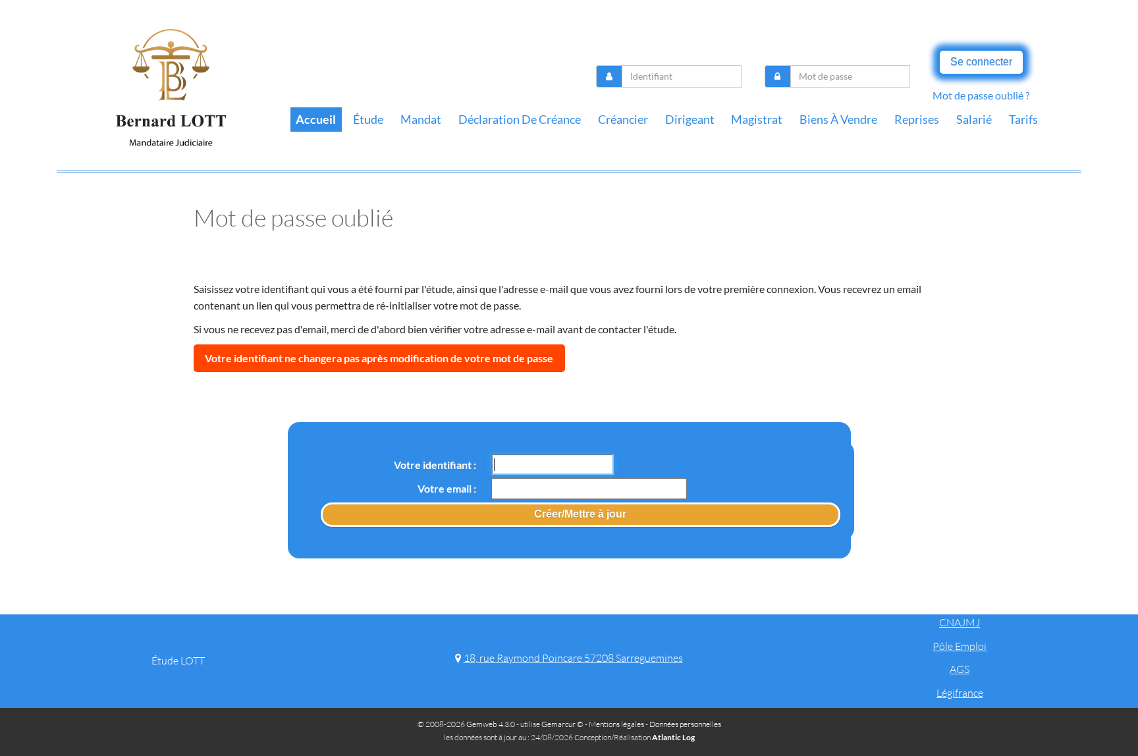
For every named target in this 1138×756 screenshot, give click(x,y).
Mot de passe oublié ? (981, 95)
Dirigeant (690, 119)
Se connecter (981, 61)
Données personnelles (685, 724)
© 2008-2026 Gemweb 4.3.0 (466, 724)
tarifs (1023, 119)
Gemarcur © (562, 724)
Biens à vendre (838, 119)
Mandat (420, 119)
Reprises (916, 119)
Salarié (974, 119)
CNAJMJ (959, 622)
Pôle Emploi (960, 646)
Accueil (316, 119)
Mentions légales (616, 724)
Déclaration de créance (519, 119)
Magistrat (756, 119)
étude (368, 119)
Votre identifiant (434, 464)
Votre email (446, 488)
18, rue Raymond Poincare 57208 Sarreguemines (573, 657)
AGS (959, 669)
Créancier (623, 119)
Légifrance (959, 692)
